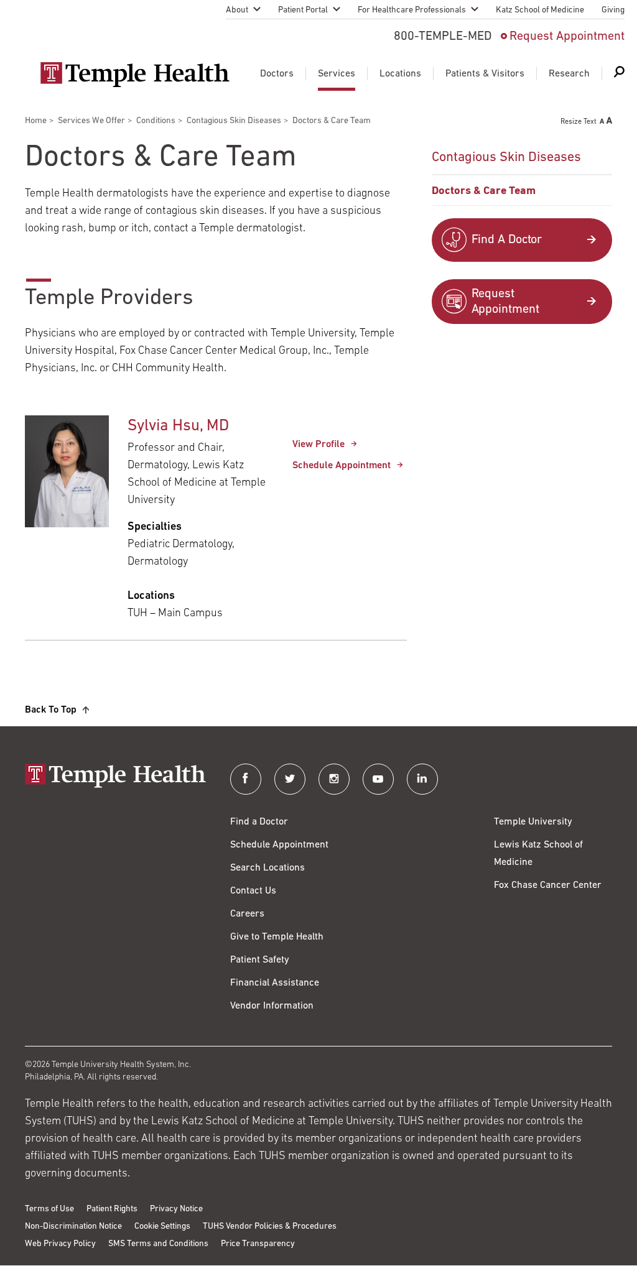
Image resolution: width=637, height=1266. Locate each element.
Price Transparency (258, 1244)
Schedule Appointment (341, 466)
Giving (613, 10)
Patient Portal (303, 10)
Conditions (155, 121)
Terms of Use (49, 1209)
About (237, 10)
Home (36, 121)
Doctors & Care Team (484, 191)
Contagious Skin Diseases (234, 121)
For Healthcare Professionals (412, 10)
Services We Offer (91, 121)
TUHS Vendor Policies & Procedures (270, 1226)
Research (569, 74)
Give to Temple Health (276, 937)
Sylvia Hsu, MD (178, 426)
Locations (400, 74)
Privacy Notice (176, 1209)
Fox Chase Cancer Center (548, 885)
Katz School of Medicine (540, 10)
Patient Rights (111, 1209)
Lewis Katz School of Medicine (538, 853)
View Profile (318, 445)
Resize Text (578, 122)
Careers (247, 914)
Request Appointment (567, 36)
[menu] (522, 173)
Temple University (533, 822)
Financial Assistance (274, 983)
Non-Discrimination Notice (73, 1226)
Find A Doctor (507, 240)
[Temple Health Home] (134, 74)
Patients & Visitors (484, 74)
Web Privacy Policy (60, 1244)
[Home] (115, 777)
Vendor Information (272, 1006)
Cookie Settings (162, 1226)
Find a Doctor (259, 822)
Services (336, 74)
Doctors (277, 74)
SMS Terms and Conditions (158, 1244)
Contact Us (253, 891)
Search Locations (267, 868)
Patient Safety (259, 960)
